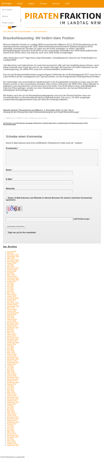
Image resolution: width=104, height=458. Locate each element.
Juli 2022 (10, 283)
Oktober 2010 (12, 444)
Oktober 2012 (12, 420)
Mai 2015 (10, 369)
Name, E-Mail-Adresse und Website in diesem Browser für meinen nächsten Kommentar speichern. (49, 199)
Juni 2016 (10, 348)
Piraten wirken (8, 23)
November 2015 (13, 359)
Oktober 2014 (12, 381)
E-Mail (9, 179)
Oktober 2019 (12, 305)
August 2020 (11, 300)
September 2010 (13, 445)
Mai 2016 (10, 349)
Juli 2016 (10, 346)
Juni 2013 (10, 407)
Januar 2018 (11, 321)
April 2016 (10, 351)
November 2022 (13, 278)
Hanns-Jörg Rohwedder (22, 31)
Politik (20, 3)
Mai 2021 (10, 291)
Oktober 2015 (12, 361)
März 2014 (11, 392)
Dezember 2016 (13, 338)
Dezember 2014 (13, 377)
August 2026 (11, 252)
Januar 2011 (11, 442)
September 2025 (13, 257)
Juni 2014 (10, 387)
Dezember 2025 (13, 255)
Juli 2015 (10, 366)
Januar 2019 (11, 311)
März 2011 (11, 440)
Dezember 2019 (13, 303)
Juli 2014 (10, 386)
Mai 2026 (10, 253)
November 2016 (13, 339)
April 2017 (10, 331)
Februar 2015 (12, 374)
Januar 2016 (11, 356)
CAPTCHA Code (81, 219)
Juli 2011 (10, 439)
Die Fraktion (7, 10)
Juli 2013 (10, 406)
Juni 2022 (10, 285)
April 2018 (10, 318)
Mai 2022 (10, 286)
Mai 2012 (10, 429)
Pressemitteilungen (9, 124)
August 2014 (11, 384)
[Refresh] (7, 213)
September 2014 (13, 382)
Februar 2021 (12, 295)
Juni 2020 (10, 301)
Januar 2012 (11, 434)
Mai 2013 (10, 409)
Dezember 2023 (13, 268)
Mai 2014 (10, 389)
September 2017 (13, 328)
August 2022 (11, 281)
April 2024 (10, 266)
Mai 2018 (10, 316)
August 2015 (11, 364)
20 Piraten (6, 3)
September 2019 (13, 306)
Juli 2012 (10, 425)
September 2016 (13, 343)
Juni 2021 (10, 290)
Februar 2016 (12, 354)
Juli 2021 (10, 288)
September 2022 (13, 280)
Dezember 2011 (12, 435)
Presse (43, 3)
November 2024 (13, 261)
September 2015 (13, 362)
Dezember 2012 (13, 417)
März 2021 (11, 293)
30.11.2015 (7, 31)
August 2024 (11, 263)
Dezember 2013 (13, 397)
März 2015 (11, 372)
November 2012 (13, 419)
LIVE (67, 3)
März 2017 (11, 333)
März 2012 (11, 432)
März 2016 (11, 353)
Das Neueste (20, 123)
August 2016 (11, 344)
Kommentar (12, 148)
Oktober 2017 (12, 326)
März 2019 (11, 308)
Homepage (29, 123)
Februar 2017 (12, 334)
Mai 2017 (10, 329)
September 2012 (13, 422)
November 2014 (13, 379)
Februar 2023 (12, 276)
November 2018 (13, 313)
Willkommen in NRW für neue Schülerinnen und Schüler (26, 118)
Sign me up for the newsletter (21, 232)
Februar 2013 (12, 414)
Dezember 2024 (13, 260)
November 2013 (13, 399)
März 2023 (11, 275)
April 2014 (10, 391)
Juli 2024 (10, 265)
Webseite (10, 188)
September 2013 (13, 402)
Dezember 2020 (13, 298)
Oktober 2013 (12, 401)
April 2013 (10, 411)
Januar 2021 (11, 296)
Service (55, 3)
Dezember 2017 (13, 323)
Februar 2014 (12, 394)
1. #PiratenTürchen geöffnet (87, 118)
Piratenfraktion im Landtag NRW (14, 457)
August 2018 (11, 314)
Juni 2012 (10, 427)
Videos (31, 3)
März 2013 (11, 412)
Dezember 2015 (13, 358)
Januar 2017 (11, 336)
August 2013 (11, 404)
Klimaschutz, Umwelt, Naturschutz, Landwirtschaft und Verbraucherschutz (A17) (61, 123)
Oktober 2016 (12, 341)
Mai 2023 (10, 273)
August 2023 (11, 271)
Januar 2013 (11, 415)
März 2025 (11, 258)
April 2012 (10, 430)
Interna (5, 16)
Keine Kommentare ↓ (40, 31)
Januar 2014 (11, 396)
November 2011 (12, 437)
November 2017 (13, 324)
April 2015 (10, 371)
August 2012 (11, 424)
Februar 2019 (12, 310)
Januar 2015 (11, 376)
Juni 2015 (10, 367)
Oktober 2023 (12, 270)
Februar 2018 (12, 319)
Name (8, 170)
